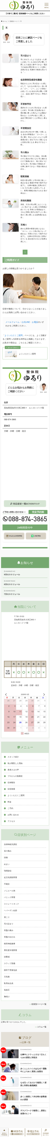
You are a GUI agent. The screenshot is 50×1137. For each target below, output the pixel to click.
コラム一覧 (41, 1026)
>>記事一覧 (25, 1042)
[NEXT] (43, 694)
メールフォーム (12, 321)
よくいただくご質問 (14, 335)
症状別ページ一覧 (38, 1004)
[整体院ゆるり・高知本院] (22, 5)
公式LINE (25, 321)
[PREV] (6, 694)
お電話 (35, 321)
